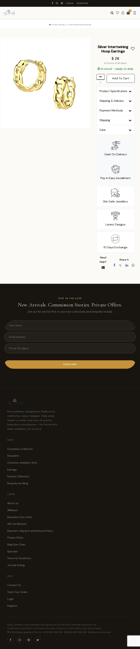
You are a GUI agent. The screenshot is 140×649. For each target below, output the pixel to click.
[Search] (112, 12)
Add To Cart (120, 78)
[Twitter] (38, 640)
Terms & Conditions (19, 558)
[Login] (123, 12)
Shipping (105, 120)
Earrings (62, 25)
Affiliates (12, 510)
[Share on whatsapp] (133, 265)
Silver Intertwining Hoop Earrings (80, 25)
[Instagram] (57, 3)
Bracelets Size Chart (19, 517)
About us (12, 503)
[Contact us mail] (103, 267)
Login (69, 3)
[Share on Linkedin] (126, 265)
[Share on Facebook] (114, 265)
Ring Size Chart (16, 544)
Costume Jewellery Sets (22, 462)
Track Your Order (17, 592)
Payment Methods (111, 110)
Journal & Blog (16, 565)
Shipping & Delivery (112, 101)
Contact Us (14, 585)
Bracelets (13, 455)
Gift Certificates (17, 523)
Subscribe (70, 364)
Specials (12, 551)
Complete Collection (20, 449)
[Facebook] (52, 3)
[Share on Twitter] (120, 265)
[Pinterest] (62, 3)
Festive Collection (18, 476)
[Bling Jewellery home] (9, 13)
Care (103, 130)
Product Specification (113, 91)
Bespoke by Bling (17, 483)
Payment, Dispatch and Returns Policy (30, 530)
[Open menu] (134, 12)
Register (82, 3)
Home (55, 25)
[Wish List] (117, 12)
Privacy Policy (15, 537)
